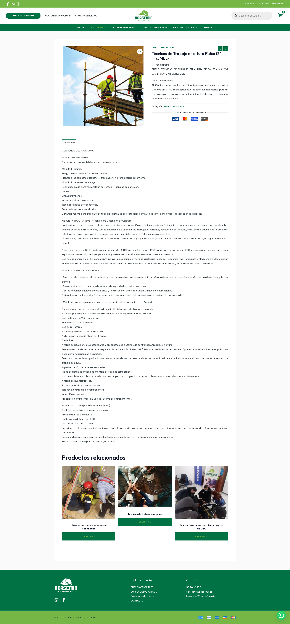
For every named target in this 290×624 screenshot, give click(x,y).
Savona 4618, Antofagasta (200, 596)
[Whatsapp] (13, 4)
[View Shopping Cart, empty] (280, 15)
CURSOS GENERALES (163, 47)
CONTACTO (137, 600)
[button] (23, 16)
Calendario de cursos (142, 596)
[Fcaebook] (64, 600)
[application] (107, 27)
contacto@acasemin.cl (199, 591)
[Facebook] (8, 4)
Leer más (88, 536)
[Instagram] (18, 4)
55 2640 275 (193, 587)
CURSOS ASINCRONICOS (144, 591)
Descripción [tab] (69, 142)
